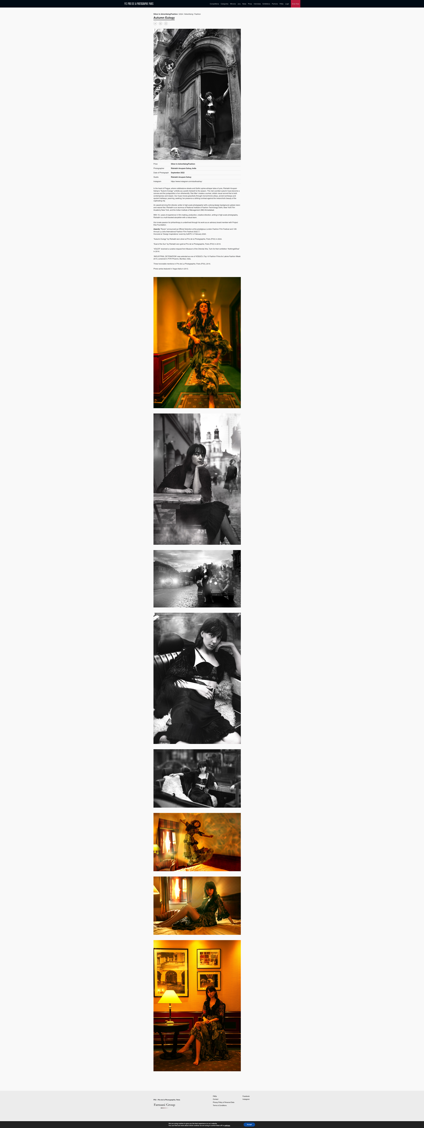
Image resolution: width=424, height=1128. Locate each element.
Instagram (246, 1099)
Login (287, 4)
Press (250, 4)
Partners (275, 4)
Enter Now (295, 4)
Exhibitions (266, 4)
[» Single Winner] (139, 3)
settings (227, 1126)
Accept (249, 1124)
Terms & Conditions (220, 1105)
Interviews (257, 4)
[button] (155, 23)
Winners (233, 4)
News (244, 4)
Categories (224, 4)
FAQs (281, 4)
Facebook (246, 1096)
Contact (215, 1099)
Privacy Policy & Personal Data (223, 1102)
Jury (239, 4)
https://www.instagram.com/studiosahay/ (186, 181)
